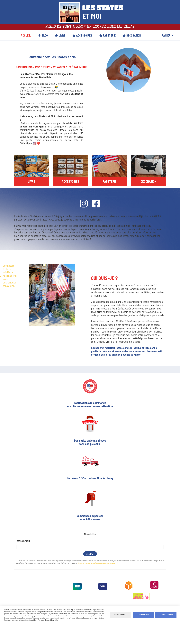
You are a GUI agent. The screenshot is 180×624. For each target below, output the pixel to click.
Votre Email (23, 540)
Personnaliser (120, 615)
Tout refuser (143, 615)
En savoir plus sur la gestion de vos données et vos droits (98, 563)
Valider (90, 553)
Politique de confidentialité (47, 620)
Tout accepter (166, 615)
